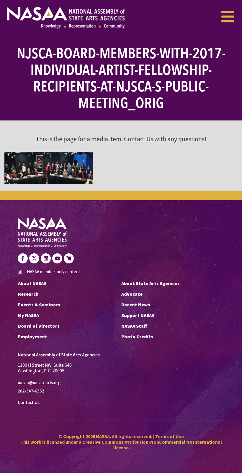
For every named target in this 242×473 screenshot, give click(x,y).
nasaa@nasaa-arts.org (39, 383)
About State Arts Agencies (150, 283)
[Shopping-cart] (69, 258)
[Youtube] (57, 258)
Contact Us (138, 139)
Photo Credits (137, 337)
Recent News (135, 305)
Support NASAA (137, 315)
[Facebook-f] (23, 258)
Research (28, 294)
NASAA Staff (134, 326)
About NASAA (32, 283)
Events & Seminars (39, 305)
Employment (32, 337)
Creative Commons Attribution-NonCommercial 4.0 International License (152, 445)
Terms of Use (169, 436)
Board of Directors (39, 326)
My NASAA (28, 315)
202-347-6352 (31, 391)
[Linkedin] (46, 258)
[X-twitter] (34, 258)
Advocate (132, 294)
